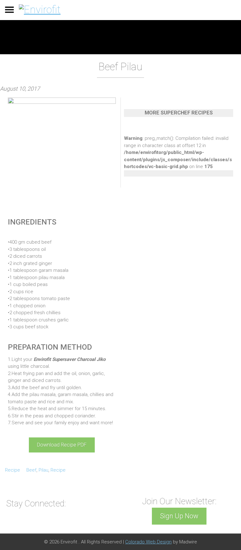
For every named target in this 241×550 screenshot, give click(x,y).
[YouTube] (74, 503)
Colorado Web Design (148, 542)
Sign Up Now (179, 516)
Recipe (12, 470)
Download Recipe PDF (62, 445)
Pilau (43, 470)
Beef (31, 470)
